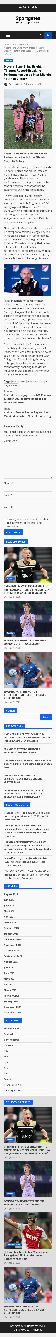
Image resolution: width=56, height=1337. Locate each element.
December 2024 (12, 1006)
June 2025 (9, 973)
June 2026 (9, 905)
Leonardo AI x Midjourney (18, 841)
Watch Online (48, 35)
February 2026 (11, 928)
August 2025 (11, 961)
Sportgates (28, 18)
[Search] (41, 35)
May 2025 (9, 978)
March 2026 (10, 922)
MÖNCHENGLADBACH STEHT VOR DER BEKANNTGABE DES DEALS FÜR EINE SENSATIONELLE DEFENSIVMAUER (24, 793)
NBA (6, 1062)
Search (10, 711)
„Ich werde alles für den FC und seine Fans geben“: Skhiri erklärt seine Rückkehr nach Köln (28, 764)
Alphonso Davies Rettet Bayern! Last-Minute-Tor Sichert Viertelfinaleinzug (27, 412)
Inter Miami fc (18, 381)
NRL (6, 1073)
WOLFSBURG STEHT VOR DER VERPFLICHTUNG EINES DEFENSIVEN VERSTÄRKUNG (28, 670)
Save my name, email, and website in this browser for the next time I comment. (28, 522)
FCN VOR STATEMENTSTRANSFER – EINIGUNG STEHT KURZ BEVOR (28, 619)
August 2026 (11, 894)
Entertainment (12, 1028)
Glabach (8, 1045)
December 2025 (12, 939)
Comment (10, 441)
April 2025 (9, 984)
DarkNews (20, 1329)
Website (8, 507)
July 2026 (9, 899)
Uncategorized (12, 1090)
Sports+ (8, 1079)
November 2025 (12, 944)
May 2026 (9, 911)
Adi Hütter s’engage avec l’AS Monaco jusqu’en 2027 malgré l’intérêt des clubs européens (27, 396)
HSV (6, 1050)
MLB (6, 1056)
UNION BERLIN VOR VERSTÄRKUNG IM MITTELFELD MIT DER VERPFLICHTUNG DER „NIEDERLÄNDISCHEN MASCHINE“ (28, 565)
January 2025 (11, 1001)
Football (8, 61)
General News (11, 1039)
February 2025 (11, 995)
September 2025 (13, 956)
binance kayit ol (13, 812)
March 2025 (10, 990)
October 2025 (11, 950)
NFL (6, 1067)
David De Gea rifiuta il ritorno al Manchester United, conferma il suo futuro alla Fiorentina (28, 875)
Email (8, 495)
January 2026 (11, 933)
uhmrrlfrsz (10, 858)
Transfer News (12, 1084)
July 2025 (9, 967)
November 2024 (12, 1012)
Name (8, 483)
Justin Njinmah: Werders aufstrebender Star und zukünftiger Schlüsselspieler (25, 862)
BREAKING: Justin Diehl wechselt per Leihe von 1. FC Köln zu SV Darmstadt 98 (27, 816)
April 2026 (9, 916)
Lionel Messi (33, 381)
